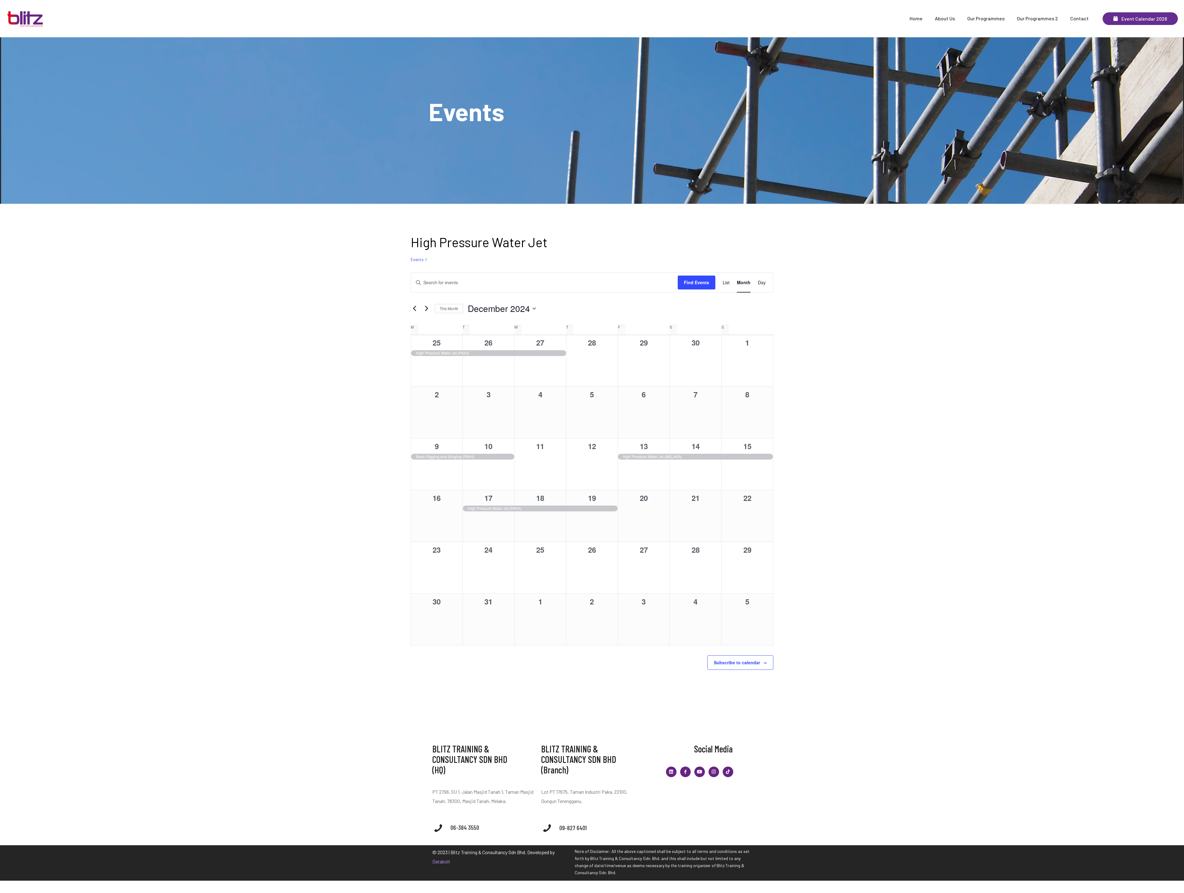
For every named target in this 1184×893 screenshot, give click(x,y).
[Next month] (426, 308)
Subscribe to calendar (737, 662)
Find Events (696, 282)
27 (540, 342)
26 (488, 342)
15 (747, 446)
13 (644, 446)
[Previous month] (414, 308)
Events (417, 259)
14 (696, 446)
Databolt (441, 861)
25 (437, 342)
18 (540, 498)
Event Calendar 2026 (1142, 19)
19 (592, 498)
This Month (449, 308)
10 (488, 446)
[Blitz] (25, 18)
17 (488, 498)
